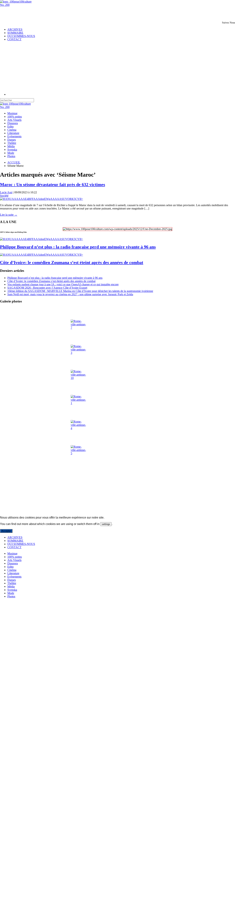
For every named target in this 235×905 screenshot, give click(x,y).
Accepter (6, 531)
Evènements (14, 136)
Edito (10, 126)
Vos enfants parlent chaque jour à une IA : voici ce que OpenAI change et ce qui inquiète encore (63, 284)
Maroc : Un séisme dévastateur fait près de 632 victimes (52, 184)
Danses (11, 139)
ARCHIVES (14, 29)
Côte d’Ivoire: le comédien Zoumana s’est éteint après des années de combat (71, 262)
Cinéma (11, 129)
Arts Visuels (14, 119)
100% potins (14, 116)
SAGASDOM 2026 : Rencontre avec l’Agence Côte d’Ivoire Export (47, 287)
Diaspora (12, 123)
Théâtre (11, 143)
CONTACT (14, 39)
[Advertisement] (43, 12)
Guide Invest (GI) (68, 511)
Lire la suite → (8, 214)
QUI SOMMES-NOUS (21, 36)
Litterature (13, 133)
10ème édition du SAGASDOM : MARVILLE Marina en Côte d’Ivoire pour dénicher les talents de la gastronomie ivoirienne (80, 291)
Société (4, 195)
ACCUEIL (13, 162)
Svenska (12, 149)
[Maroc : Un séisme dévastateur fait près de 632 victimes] (41, 198)
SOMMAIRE (15, 32)
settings (106, 524)
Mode (10, 152)
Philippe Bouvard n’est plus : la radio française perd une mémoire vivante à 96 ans (78, 247)
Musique (12, 113)
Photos (11, 156)
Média (11, 146)
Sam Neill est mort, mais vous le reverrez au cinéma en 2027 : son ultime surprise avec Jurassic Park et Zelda (70, 294)
